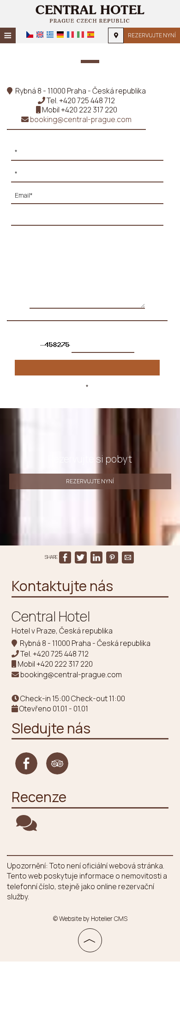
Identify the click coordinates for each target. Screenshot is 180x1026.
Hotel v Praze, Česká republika (62, 631)
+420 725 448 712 (87, 100)
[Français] (70, 34)
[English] (39, 34)
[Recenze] (27, 827)
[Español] (90, 34)
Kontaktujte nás (62, 585)
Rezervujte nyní (152, 35)
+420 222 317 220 (89, 110)
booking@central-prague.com (80, 119)
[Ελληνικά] (50, 34)
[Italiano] (80, 34)
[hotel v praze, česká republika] (90, 13)
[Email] (87, 198)
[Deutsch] (60, 34)
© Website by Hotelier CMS (90, 919)
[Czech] (29, 34)
